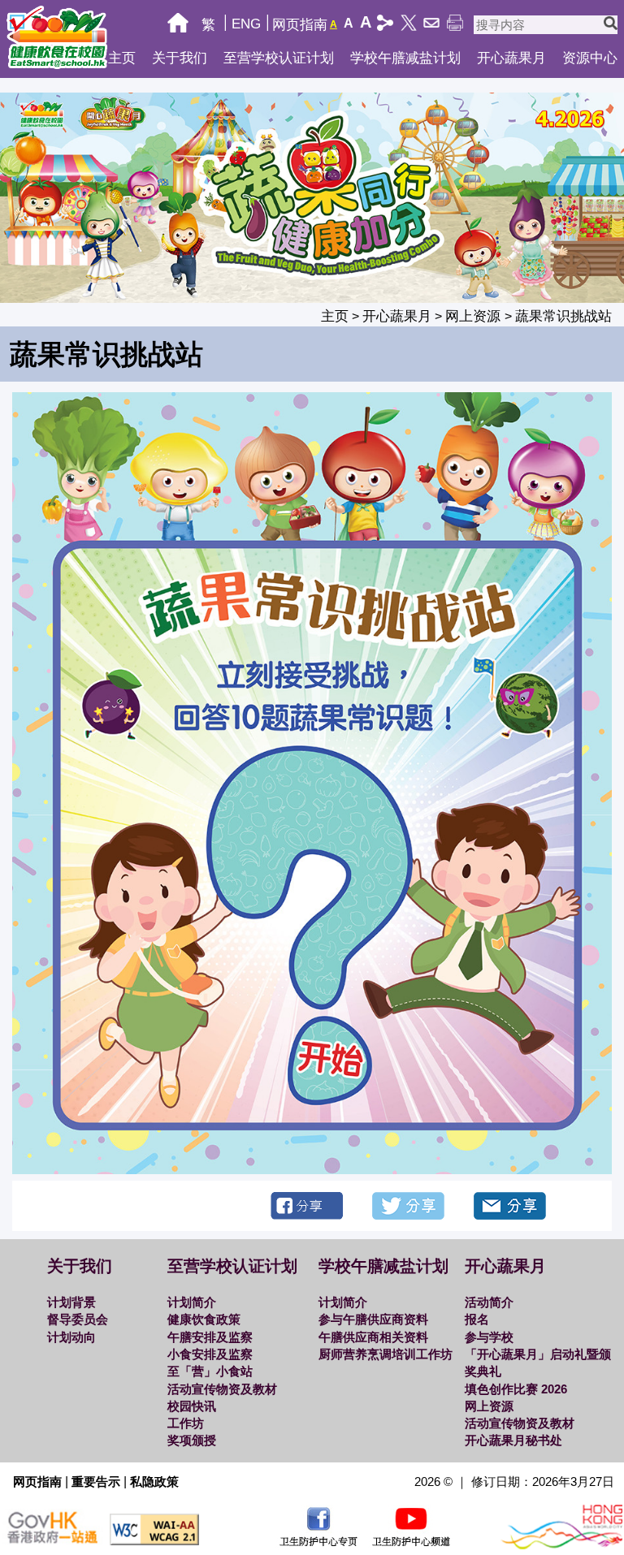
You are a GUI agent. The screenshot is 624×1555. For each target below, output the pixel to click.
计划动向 (71, 1337)
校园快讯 (191, 1406)
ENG (246, 24)
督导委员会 (77, 1319)
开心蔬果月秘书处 (513, 1440)
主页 (122, 58)
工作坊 (185, 1423)
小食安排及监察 (210, 1354)
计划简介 (191, 1302)
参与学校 (489, 1337)
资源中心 (590, 58)
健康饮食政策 (203, 1319)
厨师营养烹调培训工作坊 (385, 1354)
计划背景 (71, 1302)
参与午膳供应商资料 (373, 1319)
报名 (477, 1319)
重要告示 (96, 1481)
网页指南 (299, 24)
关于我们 (179, 58)
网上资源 (475, 316)
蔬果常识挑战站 (563, 316)
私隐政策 (154, 1481)
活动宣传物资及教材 (222, 1389)
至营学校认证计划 (278, 58)
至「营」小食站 (210, 1371)
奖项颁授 (191, 1440)
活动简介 (489, 1302)
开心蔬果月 (511, 58)
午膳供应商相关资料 (373, 1337)
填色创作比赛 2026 (516, 1389)
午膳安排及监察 (210, 1337)
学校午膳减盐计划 (405, 58)
